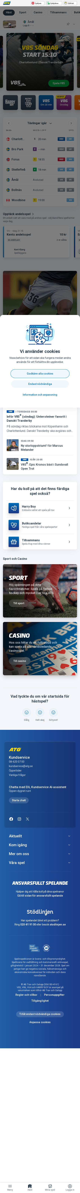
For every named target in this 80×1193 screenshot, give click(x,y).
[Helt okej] (40, 712)
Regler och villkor (26, 994)
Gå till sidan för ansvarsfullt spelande (40, 895)
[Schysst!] (53, 712)
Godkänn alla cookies (40, 373)
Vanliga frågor (17, 774)
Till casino (19, 661)
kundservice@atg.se (21, 766)
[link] (30, 1188)
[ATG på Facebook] (11, 819)
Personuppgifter (54, 994)
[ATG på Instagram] (19, 819)
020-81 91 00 (28, 924)
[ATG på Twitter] (27, 819)
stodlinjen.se (58, 924)
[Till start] (7, 3)
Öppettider (15, 770)
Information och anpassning (40, 394)
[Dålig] (26, 712)
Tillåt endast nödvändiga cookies (39, 1014)
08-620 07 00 (16, 761)
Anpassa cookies (40, 1022)
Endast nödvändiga (40, 383)
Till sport (18, 603)
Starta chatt (19, 800)
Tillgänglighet (40, 1000)
